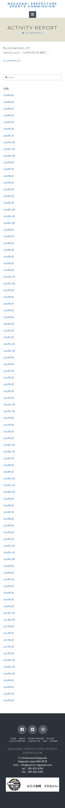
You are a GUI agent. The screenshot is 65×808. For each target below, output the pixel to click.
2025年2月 (8, 196)
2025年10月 (9, 155)
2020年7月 (8, 458)
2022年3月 (8, 391)
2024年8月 (8, 229)
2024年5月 (8, 249)
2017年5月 (8, 633)
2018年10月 (9, 559)
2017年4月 (8, 640)
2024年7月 (8, 236)
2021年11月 (9, 411)
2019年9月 (8, 498)
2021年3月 (8, 431)
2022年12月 (9, 344)
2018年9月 (8, 566)
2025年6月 (8, 176)
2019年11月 (9, 485)
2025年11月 (9, 149)
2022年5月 (8, 377)
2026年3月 (8, 122)
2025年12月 (9, 142)
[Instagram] (43, 729)
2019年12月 (9, 478)
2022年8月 (8, 364)
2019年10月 (9, 491)
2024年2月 (8, 263)
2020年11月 (9, 451)
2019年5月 (8, 525)
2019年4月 (8, 532)
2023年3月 (8, 323)
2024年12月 (9, 209)
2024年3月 (8, 256)
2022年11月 (9, 350)
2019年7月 (8, 512)
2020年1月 (8, 471)
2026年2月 (8, 128)
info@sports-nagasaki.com (36, 765)
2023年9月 (8, 290)
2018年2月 (8, 606)
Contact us (34, 741)
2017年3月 (8, 646)
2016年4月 (8, 700)
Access (50, 738)
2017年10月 (9, 619)
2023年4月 (8, 317)
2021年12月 (9, 404)
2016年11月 (9, 666)
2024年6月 (8, 243)
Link (45, 741)
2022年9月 (8, 357)
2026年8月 (8, 95)
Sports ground (36, 738)
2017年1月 (8, 653)
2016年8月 (8, 687)
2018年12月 (9, 545)
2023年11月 (9, 276)
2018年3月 (8, 599)
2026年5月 (8, 108)
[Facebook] (22, 729)
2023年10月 (9, 283)
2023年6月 (8, 303)
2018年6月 (8, 586)
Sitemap (54, 741)
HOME (13, 738)
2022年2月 (8, 397)
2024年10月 (9, 223)
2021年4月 (8, 424)
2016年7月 (8, 693)
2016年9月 (8, 680)
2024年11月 (9, 216)
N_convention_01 (11, 60)
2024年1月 (8, 270)
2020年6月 (8, 465)
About (22, 738)
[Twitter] (32, 729)
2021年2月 (8, 438)
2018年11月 (9, 552)
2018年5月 (8, 592)
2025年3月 (8, 189)
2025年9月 (8, 162)
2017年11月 (9, 613)
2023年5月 (8, 310)
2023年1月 (8, 337)
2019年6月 (8, 518)
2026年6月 (8, 102)
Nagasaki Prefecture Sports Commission (32, 5)
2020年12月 (9, 444)
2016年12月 (9, 660)
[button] (32, 14)
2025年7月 (8, 169)
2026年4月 (8, 115)
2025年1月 (8, 202)
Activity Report (18, 741)
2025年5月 (8, 182)
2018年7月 (8, 579)
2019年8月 (8, 505)
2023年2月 (8, 330)
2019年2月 (8, 539)
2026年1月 (8, 135)
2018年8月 (8, 572)
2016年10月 (9, 673)
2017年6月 (8, 626)
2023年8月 (8, 297)
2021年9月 (8, 417)
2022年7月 (8, 370)
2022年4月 (8, 384)
